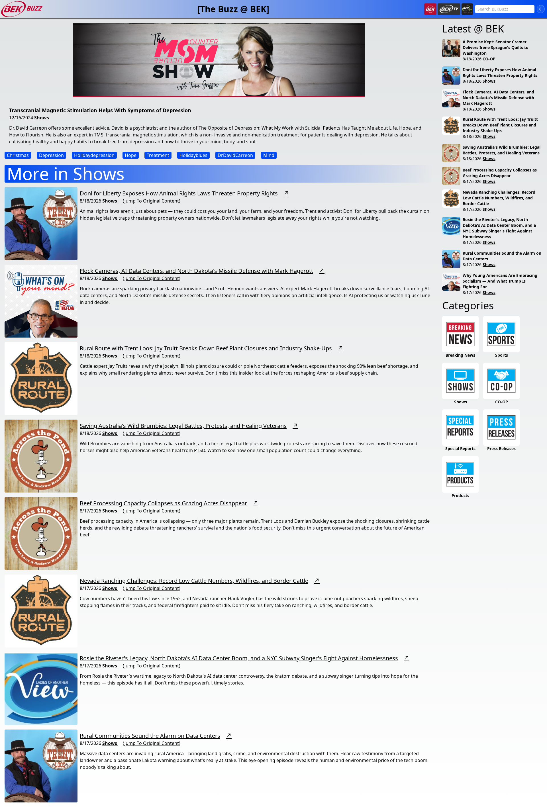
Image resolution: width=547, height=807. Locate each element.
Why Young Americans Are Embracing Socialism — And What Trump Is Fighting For (500, 281)
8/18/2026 (472, 59)
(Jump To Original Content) (151, 201)
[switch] (541, 9)
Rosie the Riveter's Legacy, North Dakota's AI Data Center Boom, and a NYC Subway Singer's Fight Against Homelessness (239, 658)
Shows (41, 118)
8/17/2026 (472, 181)
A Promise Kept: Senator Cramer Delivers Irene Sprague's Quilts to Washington (495, 47)
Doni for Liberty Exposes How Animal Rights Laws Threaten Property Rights (179, 193)
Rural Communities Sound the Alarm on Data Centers (150, 735)
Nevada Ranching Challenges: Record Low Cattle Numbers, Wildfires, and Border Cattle (194, 581)
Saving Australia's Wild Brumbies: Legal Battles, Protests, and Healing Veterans (183, 426)
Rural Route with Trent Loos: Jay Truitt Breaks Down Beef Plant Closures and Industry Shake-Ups (206, 348)
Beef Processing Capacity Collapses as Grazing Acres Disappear (163, 503)
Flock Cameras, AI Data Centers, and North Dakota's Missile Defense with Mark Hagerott (196, 271)
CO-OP (489, 59)
